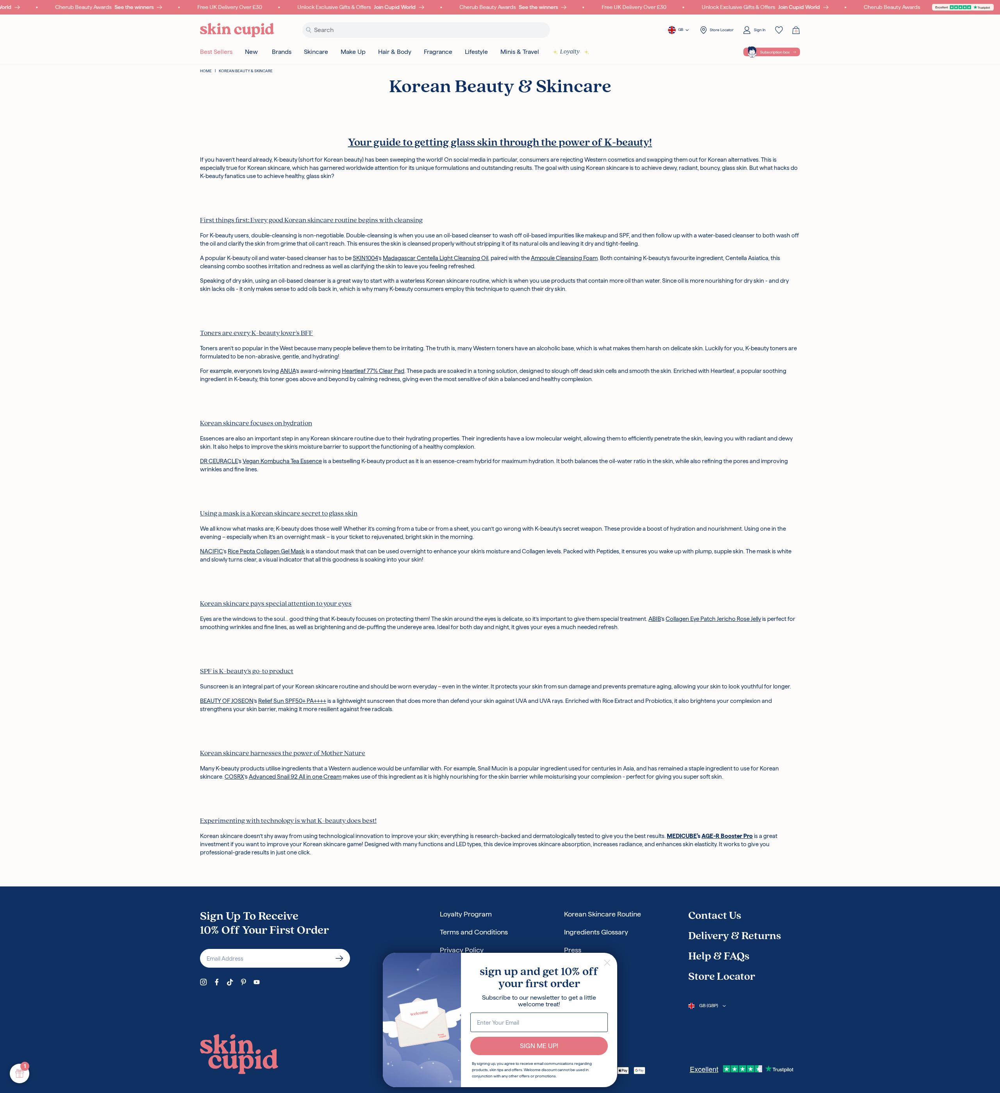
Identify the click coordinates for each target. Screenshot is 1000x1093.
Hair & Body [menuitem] (394, 51)
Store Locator (721, 977)
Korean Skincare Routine (602, 914)
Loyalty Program (466, 914)
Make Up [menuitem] (353, 51)
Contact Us (714, 916)
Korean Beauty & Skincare (246, 71)
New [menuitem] (251, 51)
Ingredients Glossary (596, 932)
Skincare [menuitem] (316, 51)
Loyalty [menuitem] (570, 52)
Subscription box (775, 52)
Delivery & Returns (734, 936)
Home (206, 71)
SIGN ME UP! (539, 1045)
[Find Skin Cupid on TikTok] (230, 982)
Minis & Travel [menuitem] (519, 51)
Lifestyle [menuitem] (476, 51)
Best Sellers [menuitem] (216, 51)
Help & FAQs (718, 956)
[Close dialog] (607, 963)
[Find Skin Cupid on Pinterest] (243, 982)
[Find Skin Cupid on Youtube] (256, 982)
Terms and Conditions (474, 932)
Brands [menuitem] (281, 51)
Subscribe (339, 958)
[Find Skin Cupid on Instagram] (203, 982)
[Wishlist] (779, 30)
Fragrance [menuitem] (438, 51)
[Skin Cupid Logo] (237, 30)
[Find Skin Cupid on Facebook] (216, 982)
